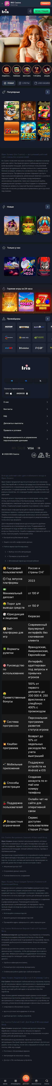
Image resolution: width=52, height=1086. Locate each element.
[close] (2, 3)
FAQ (5, 416)
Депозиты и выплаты (13, 423)
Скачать (45, 3)
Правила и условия (12, 430)
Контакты (8, 409)
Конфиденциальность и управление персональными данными (20, 439)
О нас (6, 402)
